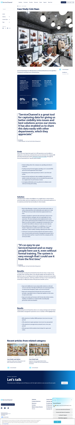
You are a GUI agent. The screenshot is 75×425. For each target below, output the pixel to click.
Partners (34, 405)
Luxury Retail (16, 357)
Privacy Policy (5, 423)
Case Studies (24, 6)
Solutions (20, 2)
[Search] (13, 9)
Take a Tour (50, 2)
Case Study (9, 357)
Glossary (33, 408)
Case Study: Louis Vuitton (13, 359)
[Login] (73, 2)
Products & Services (36, 401)
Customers (26, 2)
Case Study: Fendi (33, 359)
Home (19, 6)
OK (57, 421)
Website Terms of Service (37, 407)
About (40, 2)
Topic (3, 22)
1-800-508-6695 (3, 415)
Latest (3, 14)
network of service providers (40, 156)
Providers (31, 2)
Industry (4, 16)
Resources (36, 2)
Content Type (5, 19)
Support (45, 2)
